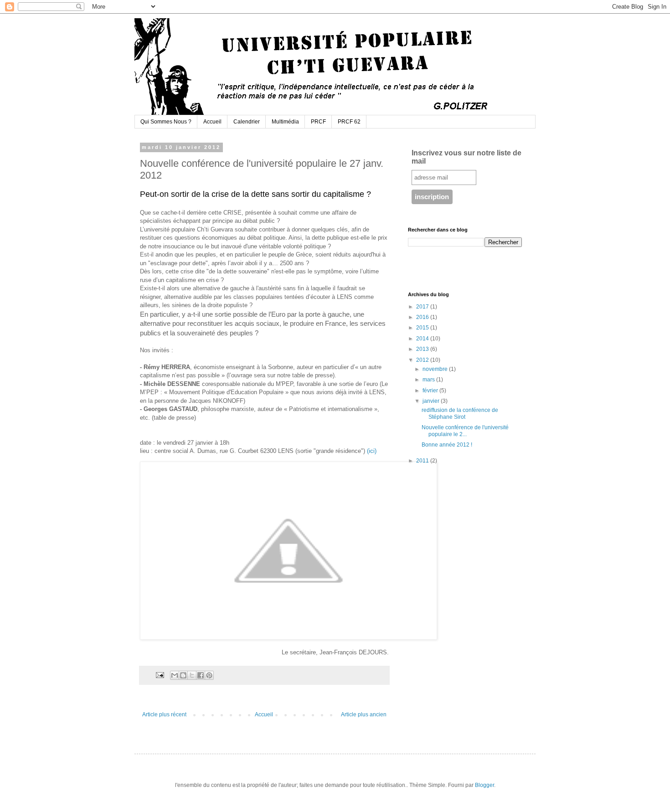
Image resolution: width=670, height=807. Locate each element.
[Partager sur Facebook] (200, 675)
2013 (423, 349)
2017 (423, 306)
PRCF (318, 121)
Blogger (484, 785)
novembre (436, 369)
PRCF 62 (349, 121)
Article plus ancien (364, 714)
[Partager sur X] (191, 675)
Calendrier (246, 121)
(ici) (371, 450)
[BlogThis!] (183, 675)
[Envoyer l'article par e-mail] (159, 674)
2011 (423, 460)
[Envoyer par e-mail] (174, 675)
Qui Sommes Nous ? (165, 121)
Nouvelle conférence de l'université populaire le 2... (465, 430)
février (431, 390)
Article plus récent (164, 714)
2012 (423, 360)
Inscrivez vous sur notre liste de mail (466, 157)
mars (429, 379)
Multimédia (285, 121)
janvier (432, 401)
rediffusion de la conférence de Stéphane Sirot (460, 413)
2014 (423, 338)
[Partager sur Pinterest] (209, 675)
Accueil (212, 121)
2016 (423, 317)
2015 (423, 327)
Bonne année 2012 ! (447, 445)
